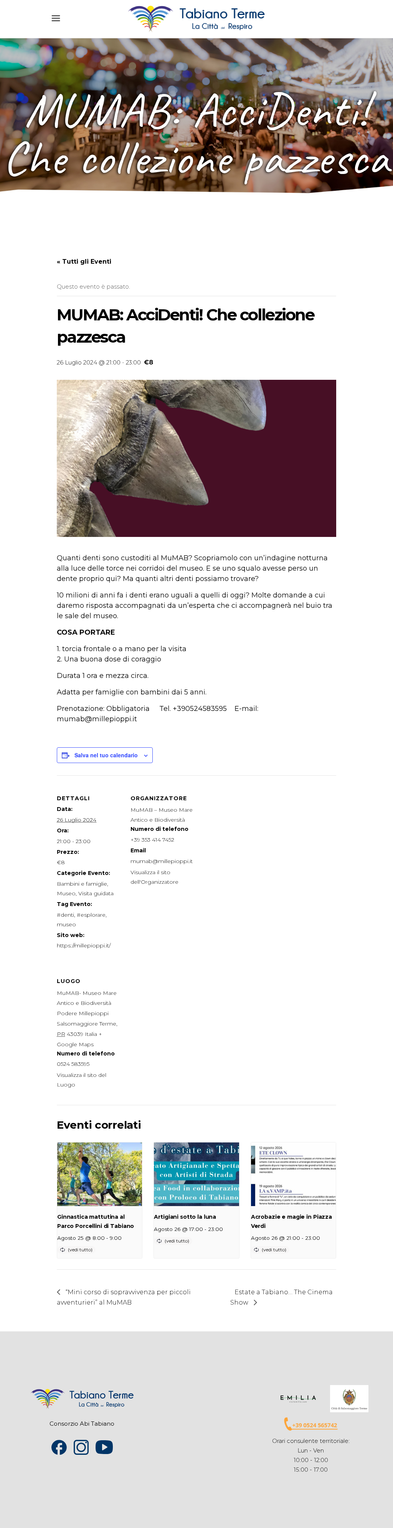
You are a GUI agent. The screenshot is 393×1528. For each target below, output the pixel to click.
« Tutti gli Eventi (84, 261)
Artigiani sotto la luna (185, 1216)
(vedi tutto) (80, 1249)
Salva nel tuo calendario (106, 755)
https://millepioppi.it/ (84, 945)
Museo (66, 893)
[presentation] (99, 1174)
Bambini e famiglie (82, 883)
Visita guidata (96, 893)
